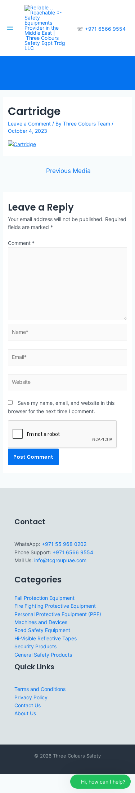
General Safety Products (43, 655)
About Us (25, 713)
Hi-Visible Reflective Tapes (45, 638)
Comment (21, 243)
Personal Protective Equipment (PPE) (57, 614)
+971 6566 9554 (105, 29)
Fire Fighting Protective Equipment (55, 606)
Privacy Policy (31, 697)
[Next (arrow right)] (23, 789)
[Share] (39, 780)
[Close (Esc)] (55, 780)
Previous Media (68, 170)
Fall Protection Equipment (44, 598)
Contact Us (27, 705)
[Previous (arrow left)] (7, 789)
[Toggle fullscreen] (23, 780)
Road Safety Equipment (42, 630)
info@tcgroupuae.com (60, 560)
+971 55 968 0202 (64, 544)
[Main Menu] (10, 28)
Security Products (35, 646)
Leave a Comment (29, 123)
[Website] (67, 383)
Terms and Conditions (40, 689)
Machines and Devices (40, 622)
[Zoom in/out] (7, 780)
